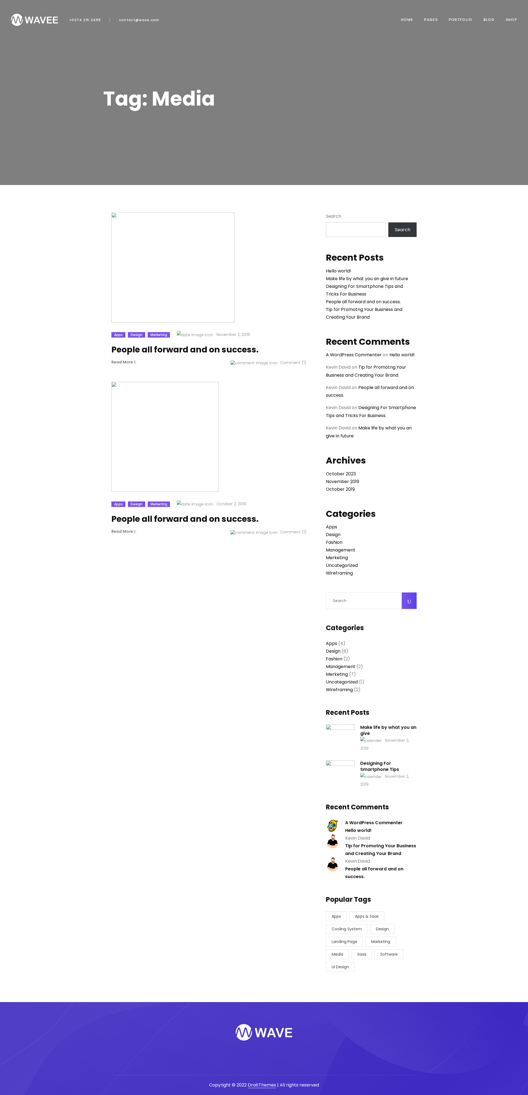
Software (389, 954)
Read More (122, 362)
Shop (511, 19)
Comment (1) (293, 362)
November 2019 (342, 481)
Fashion (334, 542)
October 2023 (341, 474)
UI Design (340, 967)
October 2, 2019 (230, 504)
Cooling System (347, 929)
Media (337, 954)
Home (407, 19)
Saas (361, 954)
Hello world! (338, 271)
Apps (118, 334)
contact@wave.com (138, 20)
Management (340, 550)
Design (136, 334)
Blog (489, 19)
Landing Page (344, 941)
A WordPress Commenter (354, 355)
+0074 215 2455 (85, 20)
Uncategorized (342, 565)
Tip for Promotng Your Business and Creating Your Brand (380, 850)
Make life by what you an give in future (367, 278)
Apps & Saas (367, 916)
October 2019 (340, 489)
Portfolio (460, 19)
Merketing (158, 334)
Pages (431, 19)
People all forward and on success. (363, 302)
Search (333, 216)
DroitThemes (262, 1085)
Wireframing (339, 573)
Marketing (380, 941)
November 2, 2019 (232, 334)
